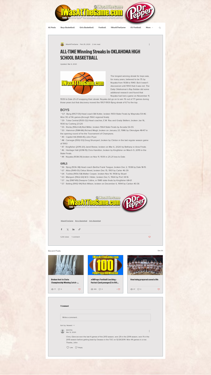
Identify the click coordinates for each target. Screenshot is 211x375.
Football (102, 27)
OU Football (135, 27)
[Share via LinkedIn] (73, 229)
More (148, 27)
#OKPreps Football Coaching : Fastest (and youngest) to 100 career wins (104, 281)
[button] (160, 27)
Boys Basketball (68, 27)
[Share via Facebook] (61, 229)
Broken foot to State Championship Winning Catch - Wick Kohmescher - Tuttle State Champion (64, 281)
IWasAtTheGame (118, 27)
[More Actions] (149, 331)
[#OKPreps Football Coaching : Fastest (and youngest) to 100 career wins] (105, 265)
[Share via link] (79, 229)
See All (160, 251)
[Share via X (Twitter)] (67, 229)
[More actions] (149, 44)
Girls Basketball (87, 27)
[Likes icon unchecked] (67, 347)
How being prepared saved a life (144, 279)
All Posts (52, 27)
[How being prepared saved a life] (145, 265)
